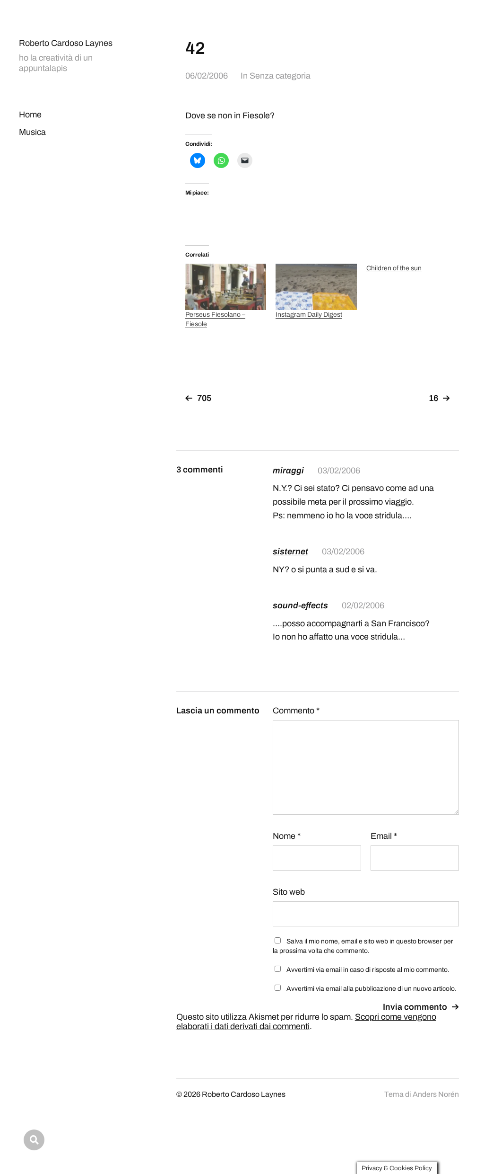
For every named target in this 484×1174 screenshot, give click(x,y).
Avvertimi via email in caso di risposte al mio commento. (367, 969)
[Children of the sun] (411, 268)
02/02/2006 (363, 605)
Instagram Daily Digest (309, 314)
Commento (296, 710)
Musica (32, 132)
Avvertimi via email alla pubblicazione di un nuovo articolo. (371, 988)
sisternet (290, 551)
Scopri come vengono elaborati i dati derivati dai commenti (306, 1021)
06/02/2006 (206, 75)
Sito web (289, 892)
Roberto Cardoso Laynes (65, 43)
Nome (287, 836)
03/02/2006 (339, 470)
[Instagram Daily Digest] (316, 287)
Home (30, 114)
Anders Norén (436, 1094)
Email (384, 836)
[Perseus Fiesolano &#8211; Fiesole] (225, 287)
